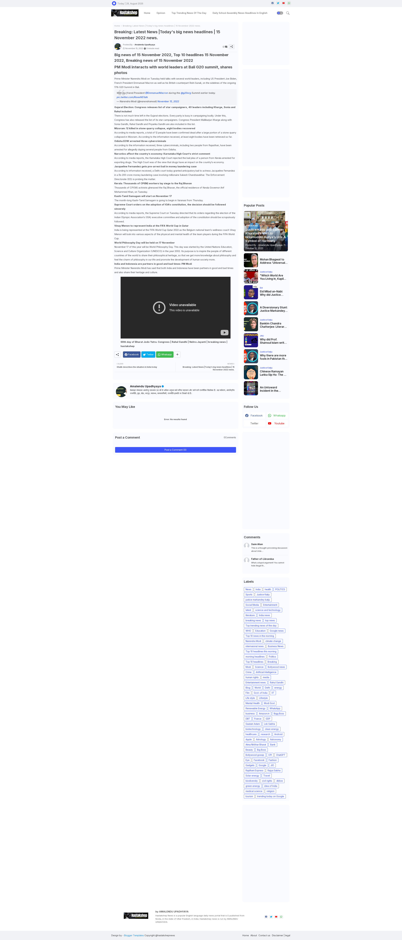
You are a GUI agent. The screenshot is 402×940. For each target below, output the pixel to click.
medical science (254, 791)
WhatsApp (275, 708)
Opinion (161, 13)
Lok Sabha (269, 724)
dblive (279, 780)
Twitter (254, 423)
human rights (252, 677)
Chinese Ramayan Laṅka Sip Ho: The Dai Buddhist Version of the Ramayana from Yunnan (274, 373)
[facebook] (272, 3)
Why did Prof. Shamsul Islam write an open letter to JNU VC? (274, 341)
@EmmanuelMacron (156, 92)
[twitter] (278, 3)
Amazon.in (264, 713)
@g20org (186, 92)
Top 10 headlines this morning (261, 651)
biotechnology (253, 729)
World (258, 687)
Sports (249, 594)
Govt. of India (260, 692)
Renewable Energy (255, 708)
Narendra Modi (253, 641)
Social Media (252, 605)
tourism (249, 796)
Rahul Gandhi (276, 682)
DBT (248, 718)
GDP (268, 718)
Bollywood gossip (255, 755)
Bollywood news (276, 667)
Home (147, 13)
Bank (272, 744)
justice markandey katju (258, 599)
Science (259, 667)
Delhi (267, 687)
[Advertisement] (267, 43)
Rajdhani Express (254, 770)
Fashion (273, 760)
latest (248, 610)
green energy (253, 786)
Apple (249, 739)
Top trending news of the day (188, 13)
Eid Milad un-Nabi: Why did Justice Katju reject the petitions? (271, 293)
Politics (272, 656)
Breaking (272, 661)
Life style (250, 698)
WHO (248, 630)
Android (278, 734)
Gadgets (250, 765)
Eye (248, 760)
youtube (279, 423)
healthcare (251, 734)
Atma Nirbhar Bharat (256, 744)
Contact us (264, 935)
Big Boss (261, 749)
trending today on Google (270, 796)
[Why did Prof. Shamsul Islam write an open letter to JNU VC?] (251, 340)
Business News (275, 646)
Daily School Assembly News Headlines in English (240, 13)
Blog (248, 687)
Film (248, 692)
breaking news (253, 620)
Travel (266, 775)
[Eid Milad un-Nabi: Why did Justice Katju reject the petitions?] (251, 292)
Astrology (261, 739)
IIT (273, 692)
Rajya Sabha (274, 770)
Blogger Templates (134, 935)
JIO (272, 765)
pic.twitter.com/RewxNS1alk (132, 97)
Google (262, 765)
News (248, 589)
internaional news (255, 646)
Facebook (259, 760)
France (257, 718)
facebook (257, 415)
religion (270, 791)
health (268, 589)
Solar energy (252, 775)
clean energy (272, 729)
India (258, 589)
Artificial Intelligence (266, 672)
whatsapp (279, 415)
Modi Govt (269, 703)
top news (270, 620)
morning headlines (255, 656)
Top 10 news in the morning (260, 636)
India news (264, 615)
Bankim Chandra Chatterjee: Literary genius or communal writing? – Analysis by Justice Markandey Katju (273, 325)
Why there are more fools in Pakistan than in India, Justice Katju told (274, 357)
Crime (249, 672)
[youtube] (283, 3)
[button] (280, 13)
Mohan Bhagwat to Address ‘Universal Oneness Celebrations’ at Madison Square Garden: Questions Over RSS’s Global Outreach (272, 261)
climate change (273, 641)
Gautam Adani (253, 724)
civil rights (267, 780)
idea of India (270, 786)
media (266, 677)
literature (250, 615)
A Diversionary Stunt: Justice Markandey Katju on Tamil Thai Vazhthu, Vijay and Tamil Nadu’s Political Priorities (274, 309)
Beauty (249, 749)
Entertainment (270, 605)
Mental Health (253, 703)
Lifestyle (263, 698)
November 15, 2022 (168, 101)
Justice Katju (263, 594)
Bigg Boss (279, 713)
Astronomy (275, 739)
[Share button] (177, 354)
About (253, 935)
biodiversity (252, 780)
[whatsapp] (289, 3)
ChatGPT (280, 755)
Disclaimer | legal (281, 935)
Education (260, 630)
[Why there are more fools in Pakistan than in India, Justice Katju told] (251, 356)
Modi (248, 667)
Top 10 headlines (254, 661)
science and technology (267, 610)
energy (278, 687)
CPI (270, 755)
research (265, 734)
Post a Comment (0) (175, 449)
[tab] (147, 13)
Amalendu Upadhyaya (145, 386)
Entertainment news (256, 682)
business (250, 713)
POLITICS (280, 589)
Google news (277, 630)
